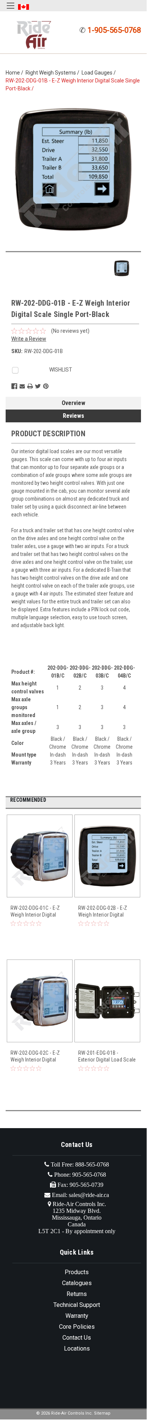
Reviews (73, 415)
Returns (77, 1294)
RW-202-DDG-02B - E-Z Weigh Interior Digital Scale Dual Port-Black (102, 911)
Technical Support (76, 1304)
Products (77, 1272)
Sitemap (102, 1413)
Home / (16, 73)
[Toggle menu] (10, 10)
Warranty (76, 1315)
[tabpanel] (39, 887)
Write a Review (28, 339)
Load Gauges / (100, 73)
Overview (73, 403)
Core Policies (77, 1326)
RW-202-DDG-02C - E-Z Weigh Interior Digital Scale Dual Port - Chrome (38, 1056)
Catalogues (77, 1283)
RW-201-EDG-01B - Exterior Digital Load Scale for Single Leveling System (107, 1056)
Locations (77, 1348)
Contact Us (76, 1337)
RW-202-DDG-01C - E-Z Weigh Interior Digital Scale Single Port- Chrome (35, 911)
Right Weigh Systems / (54, 73)
